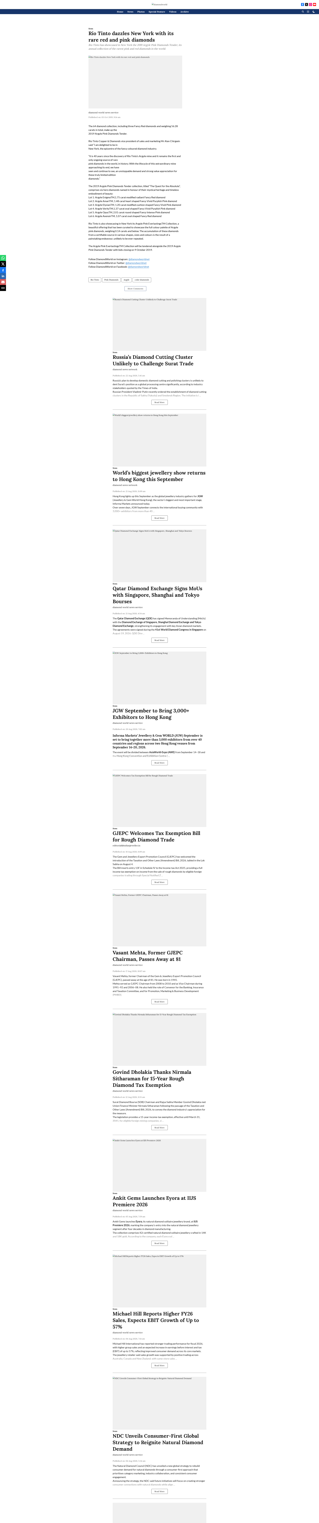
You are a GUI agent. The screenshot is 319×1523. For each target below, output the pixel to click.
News (130, 11)
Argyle (126, 279)
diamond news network (125, 369)
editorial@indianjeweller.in (126, 845)
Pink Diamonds (111, 279)
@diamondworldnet (139, 259)
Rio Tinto (95, 279)
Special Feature (157, 11)
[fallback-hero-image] (159, 324)
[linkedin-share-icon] (3, 277)
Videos (172, 11)
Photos (141, 11)
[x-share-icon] (3, 265)
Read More (160, 402)
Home (120, 11)
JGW (200, 496)
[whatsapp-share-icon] (3, 259)
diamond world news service (103, 112)
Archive (184, 11)
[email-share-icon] (3, 283)
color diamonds (142, 279)
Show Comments (135, 288)
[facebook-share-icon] (3, 271)
